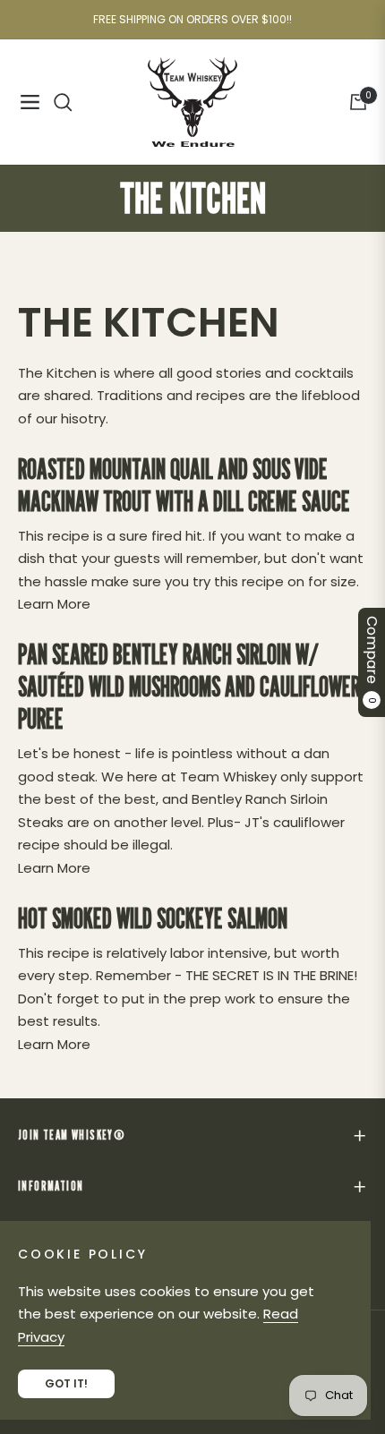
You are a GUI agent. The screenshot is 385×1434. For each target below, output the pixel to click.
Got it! (66, 1383)
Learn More (54, 603)
